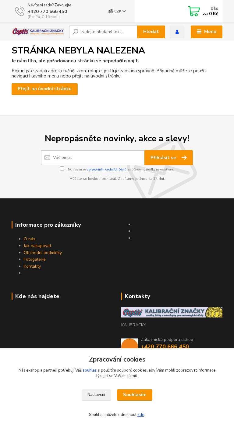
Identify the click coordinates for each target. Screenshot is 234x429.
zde (140, 414)
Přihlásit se (164, 158)
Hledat (151, 32)
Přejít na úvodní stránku (45, 89)
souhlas (90, 370)
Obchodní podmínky (43, 253)
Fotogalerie (35, 259)
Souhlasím (135, 395)
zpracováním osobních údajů (106, 169)
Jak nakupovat (37, 246)
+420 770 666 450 (47, 12)
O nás (29, 239)
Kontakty (32, 266)
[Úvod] (38, 32)
